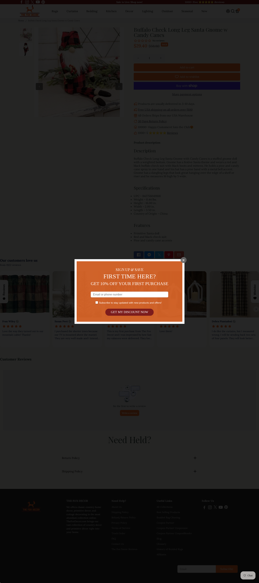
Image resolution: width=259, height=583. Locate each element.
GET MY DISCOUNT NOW (129, 312)
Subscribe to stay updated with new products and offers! (130, 302)
